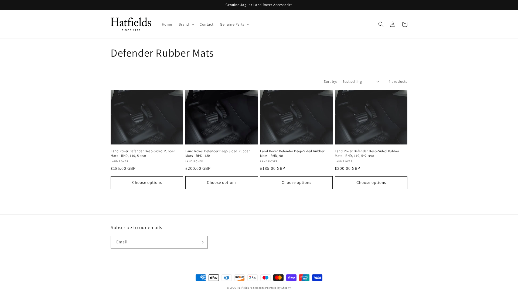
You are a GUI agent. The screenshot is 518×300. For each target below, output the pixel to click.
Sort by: (330, 81)
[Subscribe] (201, 242)
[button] (185, 24)
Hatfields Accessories (251, 287)
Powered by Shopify (278, 287)
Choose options (147, 182)
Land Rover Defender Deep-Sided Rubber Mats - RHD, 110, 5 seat (143, 153)
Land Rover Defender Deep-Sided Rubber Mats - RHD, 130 (217, 153)
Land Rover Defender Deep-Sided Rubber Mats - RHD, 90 (292, 153)
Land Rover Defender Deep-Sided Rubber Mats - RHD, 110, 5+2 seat (367, 153)
